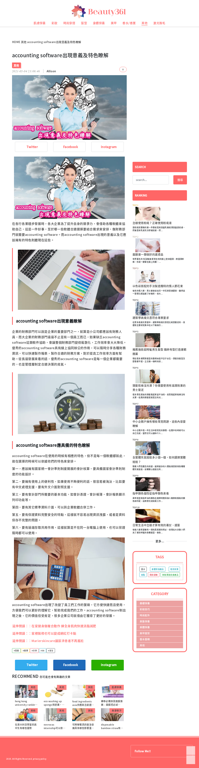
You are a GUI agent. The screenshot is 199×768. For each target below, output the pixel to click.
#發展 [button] (16, 650)
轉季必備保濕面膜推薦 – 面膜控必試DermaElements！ (112, 704)
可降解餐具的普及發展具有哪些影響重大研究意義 (83, 728)
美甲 (114, 23)
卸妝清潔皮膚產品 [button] (170, 574)
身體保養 (99, 23)
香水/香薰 (129, 23)
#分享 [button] (34, 650)
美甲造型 (145, 633)
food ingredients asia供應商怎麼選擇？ (82, 705)
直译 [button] (143, 569)
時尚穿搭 (69, 23)
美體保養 (145, 627)
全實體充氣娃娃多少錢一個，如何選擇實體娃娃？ (159, 459)
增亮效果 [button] (174, 569)
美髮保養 (145, 621)
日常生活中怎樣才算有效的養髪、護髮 (156, 525)
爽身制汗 (116, 710)
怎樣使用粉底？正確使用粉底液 (152, 223)
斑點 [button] (143, 574)
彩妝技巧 (145, 609)
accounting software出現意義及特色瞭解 (54, 42)
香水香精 (145, 639)
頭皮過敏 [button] (154, 574)
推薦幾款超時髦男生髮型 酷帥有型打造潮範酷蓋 (159, 351)
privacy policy (39, 758)
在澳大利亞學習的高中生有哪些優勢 (26, 726)
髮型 (84, 23)
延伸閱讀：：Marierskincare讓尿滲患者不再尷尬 (48, 640)
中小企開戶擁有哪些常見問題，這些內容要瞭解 (159, 423)
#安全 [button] (50, 650)
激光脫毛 (159, 23)
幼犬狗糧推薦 (6, 31)
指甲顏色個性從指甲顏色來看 (151, 493)
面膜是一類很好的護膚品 (148, 254)
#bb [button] (42, 650)
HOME (16, 42)
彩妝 (54, 23)
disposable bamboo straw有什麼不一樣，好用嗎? (112, 728)
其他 (144, 23)
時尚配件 (145, 615)
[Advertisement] (159, 79)
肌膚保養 (40, 23)
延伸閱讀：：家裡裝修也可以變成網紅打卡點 (44, 633)
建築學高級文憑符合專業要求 (151, 318)
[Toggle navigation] (191, 11)
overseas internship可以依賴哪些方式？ (54, 728)
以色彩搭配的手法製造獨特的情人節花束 (158, 286)
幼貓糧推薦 (5, 28)
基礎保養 (145, 603)
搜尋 (180, 180)
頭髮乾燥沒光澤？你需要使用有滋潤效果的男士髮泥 (159, 387)
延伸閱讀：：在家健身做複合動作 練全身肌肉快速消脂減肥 (54, 626)
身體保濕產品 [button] (158, 569)
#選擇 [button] (25, 650)
